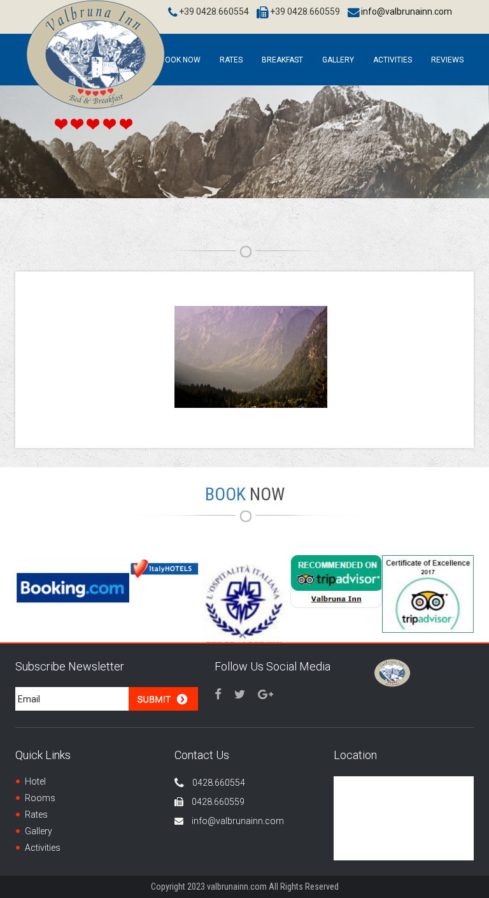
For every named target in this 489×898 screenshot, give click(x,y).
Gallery (38, 831)
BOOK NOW (180, 59)
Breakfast (282, 59)
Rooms (40, 798)
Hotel (35, 781)
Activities (42, 848)
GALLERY (338, 59)
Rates (231, 59)
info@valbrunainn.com (406, 11)
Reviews (447, 59)
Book (245, 494)
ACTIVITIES (392, 59)
